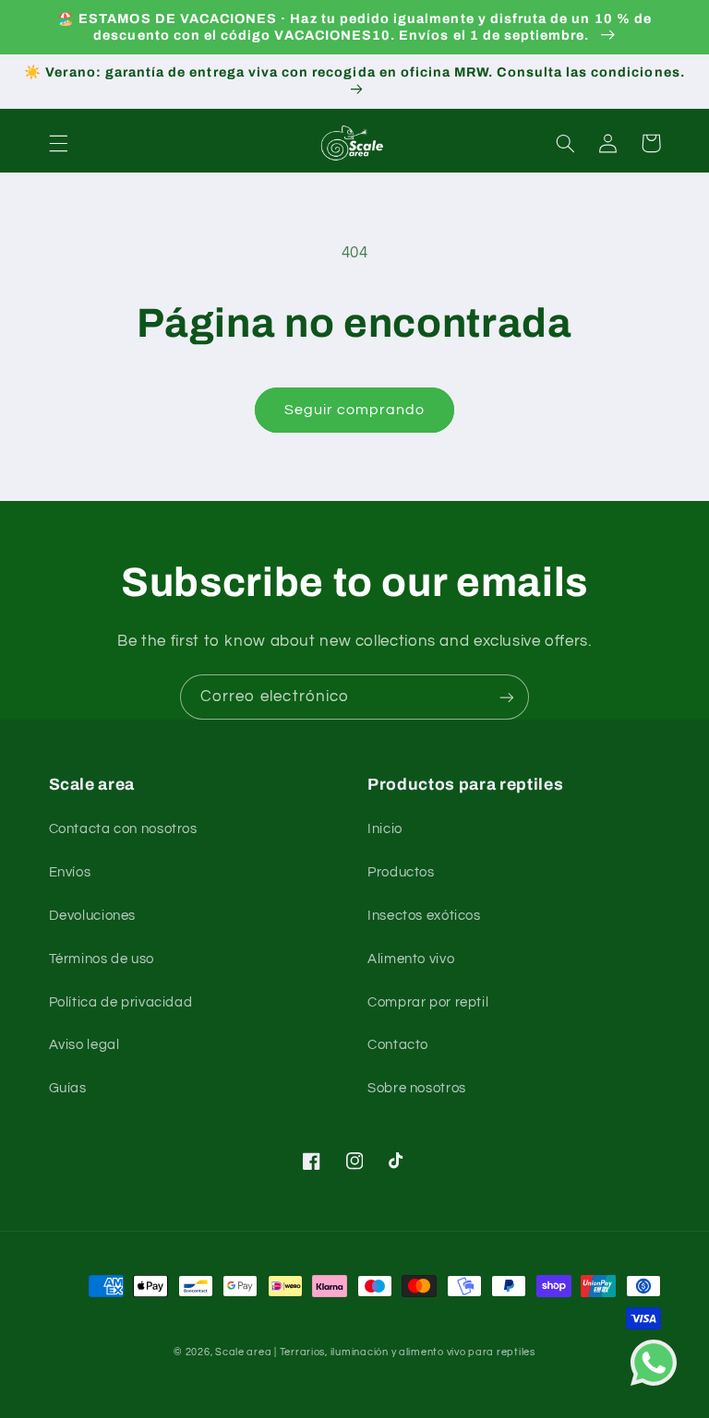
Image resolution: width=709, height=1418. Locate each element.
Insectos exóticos (424, 916)
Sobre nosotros (416, 1088)
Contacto (397, 1045)
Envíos (70, 872)
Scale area (243, 1352)
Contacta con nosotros (123, 829)
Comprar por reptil (427, 1002)
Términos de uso (101, 959)
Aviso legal (84, 1045)
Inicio (385, 829)
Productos (401, 872)
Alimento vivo (410, 959)
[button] (58, 143)
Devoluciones (93, 916)
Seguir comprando (355, 409)
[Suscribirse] (507, 697)
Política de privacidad (121, 1002)
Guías (68, 1088)
